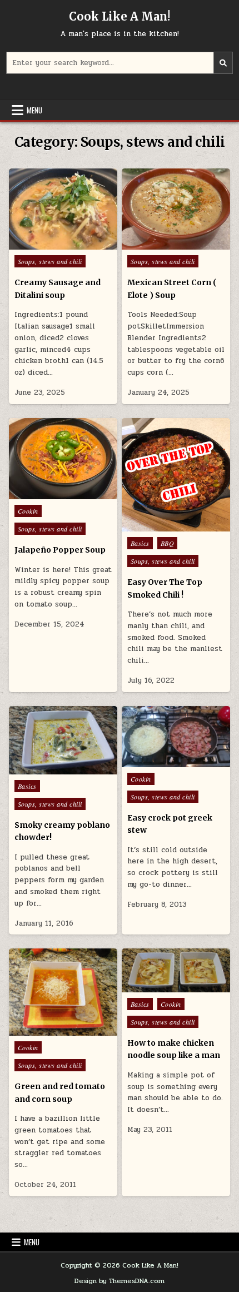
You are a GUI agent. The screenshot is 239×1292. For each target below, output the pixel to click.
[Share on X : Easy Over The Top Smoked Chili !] (152, 525)
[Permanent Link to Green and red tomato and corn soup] (63, 992)
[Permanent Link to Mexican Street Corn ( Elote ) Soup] (176, 209)
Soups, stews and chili (50, 261)
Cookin (28, 510)
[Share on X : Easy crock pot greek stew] (152, 761)
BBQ (168, 543)
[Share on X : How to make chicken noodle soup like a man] (152, 986)
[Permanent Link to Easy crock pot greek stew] (176, 736)
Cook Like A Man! (119, 16)
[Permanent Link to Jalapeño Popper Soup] (63, 458)
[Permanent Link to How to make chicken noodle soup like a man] (176, 970)
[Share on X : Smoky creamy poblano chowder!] (39, 768)
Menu (34, 110)
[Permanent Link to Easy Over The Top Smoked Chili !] (176, 474)
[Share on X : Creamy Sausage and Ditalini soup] (39, 243)
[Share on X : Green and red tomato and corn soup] (39, 1029)
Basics (140, 543)
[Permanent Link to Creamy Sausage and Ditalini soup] (63, 209)
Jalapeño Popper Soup (60, 550)
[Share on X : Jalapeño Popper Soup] (39, 493)
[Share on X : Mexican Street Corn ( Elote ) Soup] (152, 243)
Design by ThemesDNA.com (119, 1280)
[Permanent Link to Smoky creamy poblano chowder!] (63, 740)
